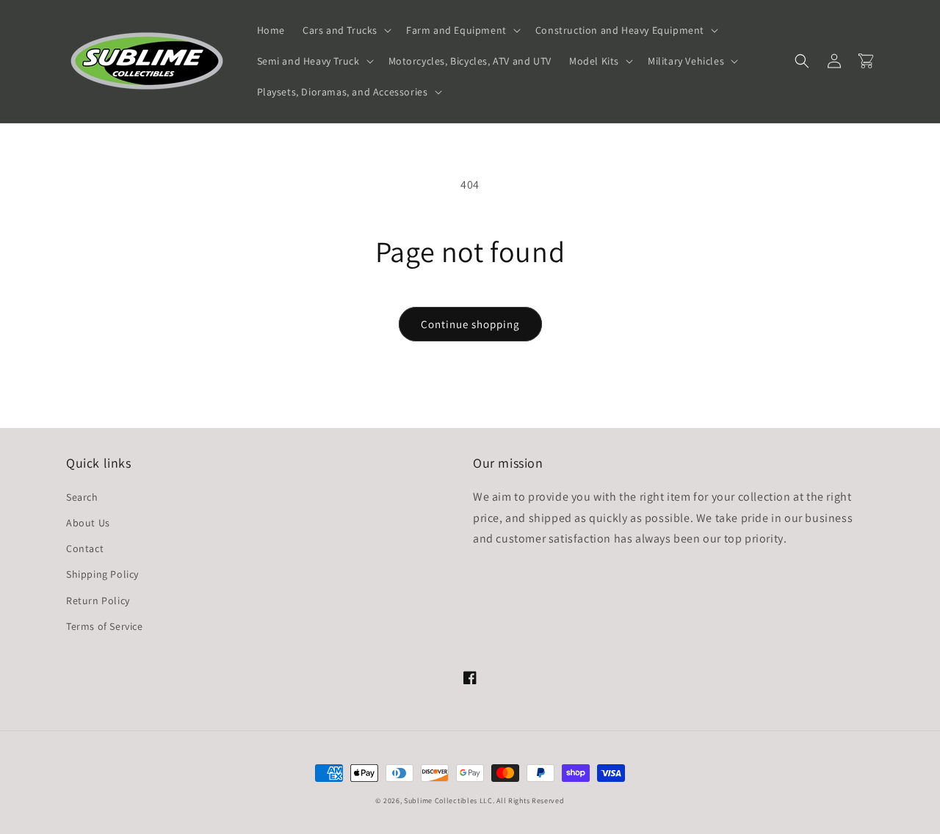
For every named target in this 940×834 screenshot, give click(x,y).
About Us (88, 522)
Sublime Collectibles (440, 800)
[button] (345, 30)
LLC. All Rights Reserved (522, 800)
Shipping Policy (102, 574)
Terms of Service (104, 626)
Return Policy (98, 600)
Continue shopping (470, 324)
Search (82, 497)
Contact (85, 548)
